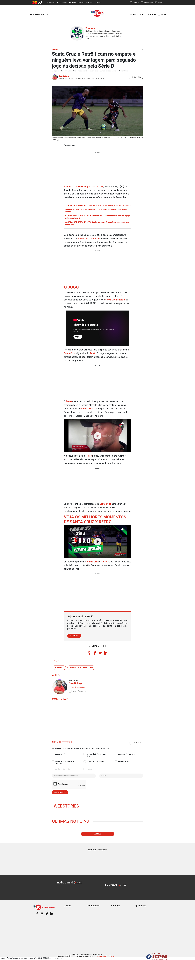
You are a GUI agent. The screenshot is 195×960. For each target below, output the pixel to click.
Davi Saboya (64, 76)
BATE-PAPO (148, 2)
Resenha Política (124, 761)
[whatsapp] (89, 653)
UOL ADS (98, 2)
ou (88, 238)
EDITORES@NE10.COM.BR (105, 956)
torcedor (59, 667)
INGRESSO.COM (52, 2)
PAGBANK (72, 2)
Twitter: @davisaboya (77, 687)
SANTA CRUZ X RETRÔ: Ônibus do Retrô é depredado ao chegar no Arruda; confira (97, 205)
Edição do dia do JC (62, 769)
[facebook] (95, 653)
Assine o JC (74, 636)
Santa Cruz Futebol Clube (81, 667)
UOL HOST (63, 2)
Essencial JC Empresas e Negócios (64, 761)
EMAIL (160, 2)
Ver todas (136, 743)
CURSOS (81, 2)
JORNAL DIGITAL (138, 14)
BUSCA (136, 2)
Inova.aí (89, 769)
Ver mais (97, 834)
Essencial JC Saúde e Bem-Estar (97, 754)
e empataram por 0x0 (83, 186)
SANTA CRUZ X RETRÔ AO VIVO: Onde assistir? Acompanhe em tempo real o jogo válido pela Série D (97, 217)
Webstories (66, 806)
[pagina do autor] (59, 686)
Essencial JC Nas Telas (126, 754)
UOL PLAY (89, 2)
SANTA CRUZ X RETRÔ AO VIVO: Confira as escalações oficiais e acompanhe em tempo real (97, 223)
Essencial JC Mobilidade (95, 761)
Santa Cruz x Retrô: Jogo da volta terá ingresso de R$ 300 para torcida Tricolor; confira (96, 210)
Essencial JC (60, 754)
